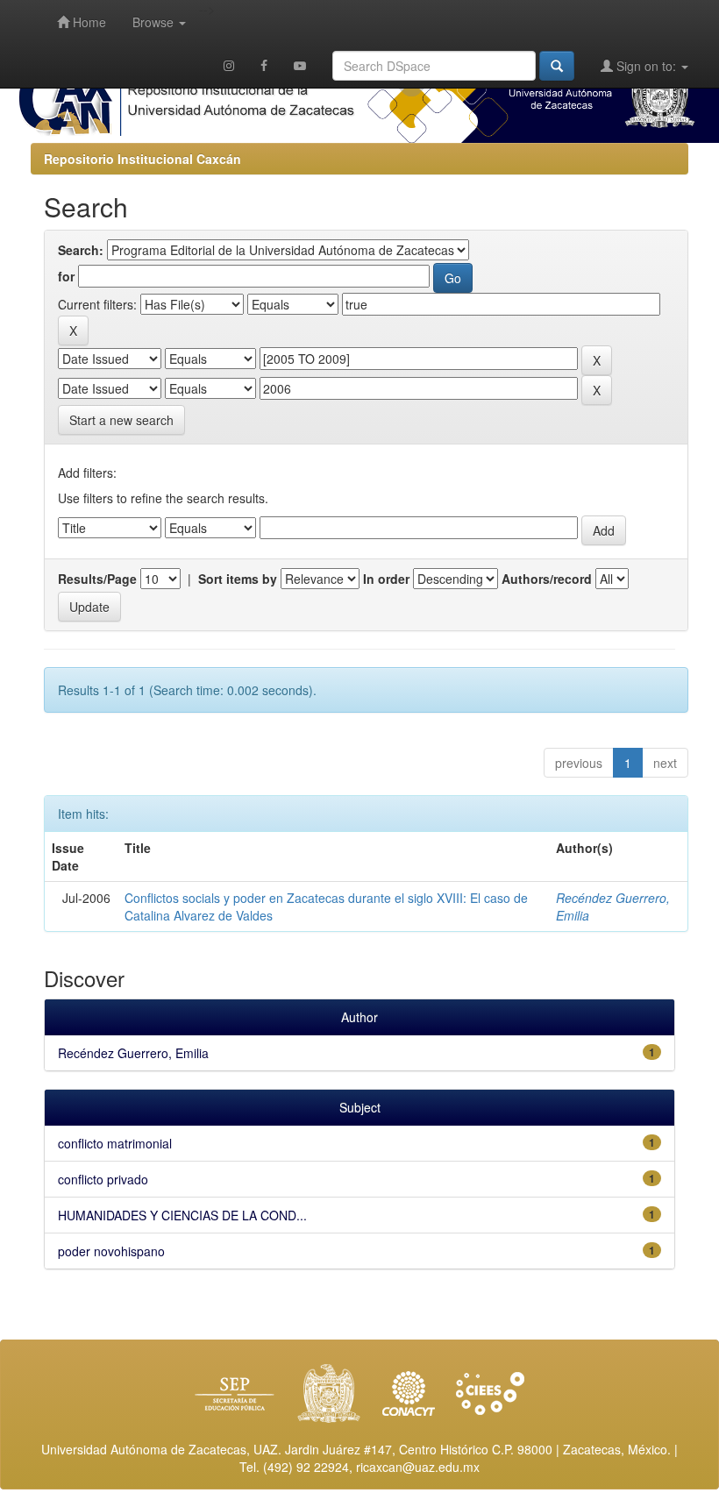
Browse (154, 22)
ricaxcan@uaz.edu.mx (418, 1466)
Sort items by (237, 578)
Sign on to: (646, 66)
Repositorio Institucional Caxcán (142, 158)
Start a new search (121, 420)
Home (87, 22)
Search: (80, 250)
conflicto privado (103, 1179)
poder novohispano (111, 1251)
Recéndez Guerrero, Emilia (133, 1053)
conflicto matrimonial (115, 1143)
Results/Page (97, 578)
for (66, 276)
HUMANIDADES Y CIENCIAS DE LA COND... (182, 1215)
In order (386, 578)
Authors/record (547, 578)
